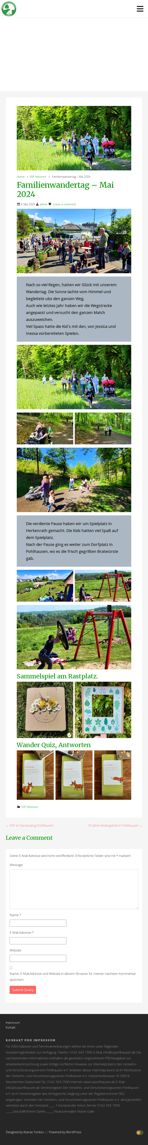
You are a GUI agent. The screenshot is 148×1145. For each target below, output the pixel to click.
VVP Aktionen (38, 176)
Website (15, 950)
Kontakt (10, 1027)
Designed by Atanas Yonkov (25, 1132)
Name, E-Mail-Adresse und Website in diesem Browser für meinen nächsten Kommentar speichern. (73, 976)
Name (15, 915)
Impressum (13, 1022)
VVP (74, 69)
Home (21, 176)
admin (43, 204)
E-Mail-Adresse (22, 932)
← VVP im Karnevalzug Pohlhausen (30, 825)
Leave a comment (64, 204)
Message (16, 865)
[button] (140, 9)
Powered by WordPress (65, 1132)
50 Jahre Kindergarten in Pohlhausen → (115, 825)
